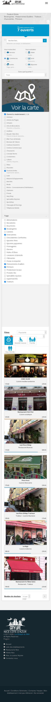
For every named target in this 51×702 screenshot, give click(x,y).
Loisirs (11, 65)
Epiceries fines (12, 240)
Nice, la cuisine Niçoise (14, 655)
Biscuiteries (11, 223)
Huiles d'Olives (12, 252)
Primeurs (10, 267)
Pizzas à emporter (14, 261)
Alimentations (12, 220)
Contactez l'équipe (35, 690)
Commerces (13, 58)
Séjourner (33, 65)
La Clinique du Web (22, 634)
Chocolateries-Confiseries (16, 237)
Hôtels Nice (10, 652)
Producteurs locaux (14, 270)
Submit (45, 40)
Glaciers (10, 249)
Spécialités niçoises (14, 276)
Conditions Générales (19, 690)
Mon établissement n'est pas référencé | (27, 691)
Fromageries (11, 246)
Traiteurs (10, 282)
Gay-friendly (10, 352)
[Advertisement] (18, 309)
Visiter (32, 52)
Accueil (8, 644)
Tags (6, 216)
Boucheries (11, 226)
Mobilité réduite (20, 343)
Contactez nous (12, 658)
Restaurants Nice (12, 650)
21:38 (18, 114)
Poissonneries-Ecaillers (15, 264)
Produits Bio (11, 273)
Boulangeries (12, 229)
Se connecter (39, 693)
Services (12, 52)
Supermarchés (12, 279)
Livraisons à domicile (15, 255)
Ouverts (9, 340)
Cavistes (10, 232)
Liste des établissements (15, 647)
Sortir (32, 58)
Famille (32, 343)
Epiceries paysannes (14, 243)
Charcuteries (11, 235)
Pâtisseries (11, 258)
